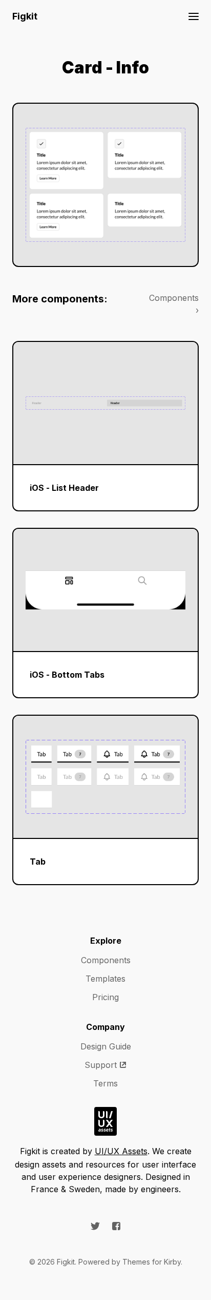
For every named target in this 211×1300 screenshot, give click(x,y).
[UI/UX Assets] (105, 1121)
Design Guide (105, 1046)
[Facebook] (116, 1226)
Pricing (105, 997)
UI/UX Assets (121, 1151)
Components (106, 960)
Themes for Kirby (151, 1261)
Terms (105, 1083)
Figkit (24, 16)
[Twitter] (95, 1226)
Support (101, 1065)
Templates (105, 978)
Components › (174, 304)
